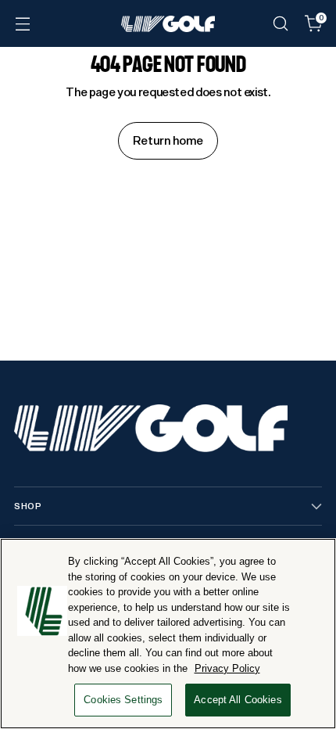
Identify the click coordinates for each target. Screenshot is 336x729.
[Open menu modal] (22, 24)
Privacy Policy (227, 668)
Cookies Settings (123, 700)
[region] (168, 633)
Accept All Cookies (237, 700)
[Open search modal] (280, 24)
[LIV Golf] (168, 24)
